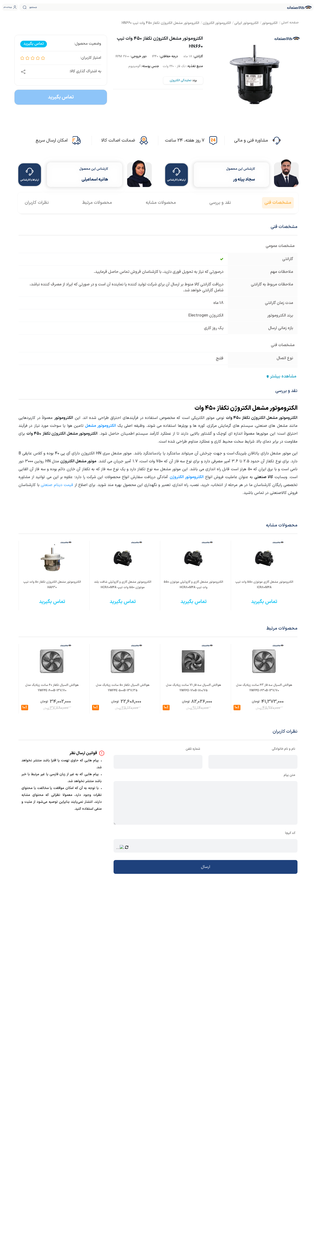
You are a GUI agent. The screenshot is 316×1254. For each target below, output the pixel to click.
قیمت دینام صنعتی (57, 485)
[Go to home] (290, 23)
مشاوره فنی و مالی (251, 140)
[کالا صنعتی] (299, 7)
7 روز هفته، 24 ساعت (184, 140)
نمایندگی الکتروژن (180, 80)
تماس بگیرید (61, 97)
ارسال (205, 867)
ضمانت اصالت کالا (118, 140)
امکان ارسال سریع (52, 140)
